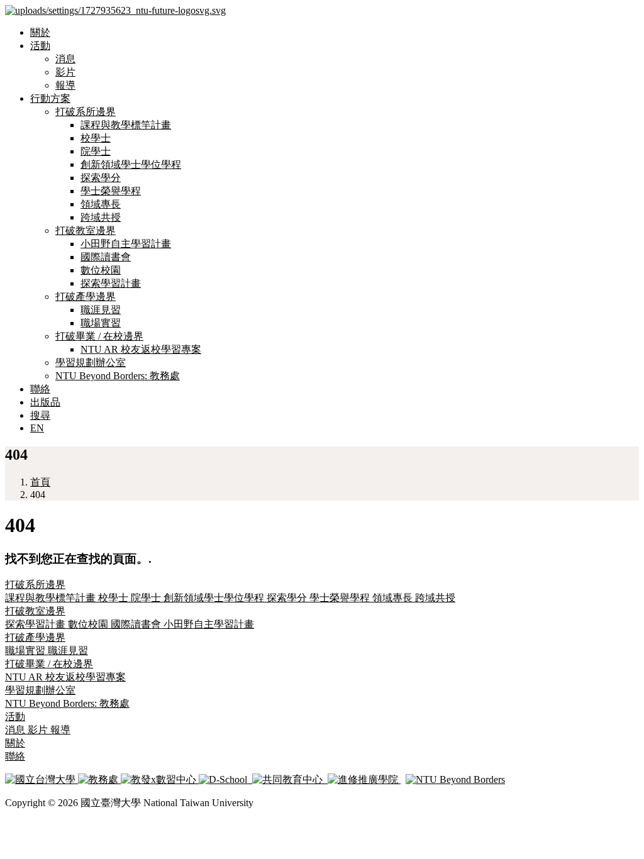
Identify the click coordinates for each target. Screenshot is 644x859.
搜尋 (40, 415)
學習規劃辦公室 (90, 362)
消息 (65, 58)
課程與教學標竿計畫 (125, 124)
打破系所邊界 (85, 111)
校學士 (95, 138)
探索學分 (100, 177)
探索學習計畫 (110, 283)
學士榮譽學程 (110, 191)
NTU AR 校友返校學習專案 (140, 349)
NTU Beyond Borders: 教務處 (117, 375)
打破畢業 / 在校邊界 (99, 336)
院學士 (95, 151)
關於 (40, 32)
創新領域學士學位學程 (130, 164)
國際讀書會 (105, 257)
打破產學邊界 (85, 296)
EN (37, 428)
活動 (40, 45)
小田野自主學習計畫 (125, 243)
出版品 (45, 402)
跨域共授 (100, 217)
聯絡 (40, 389)
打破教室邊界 (85, 230)
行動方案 (50, 98)
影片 (65, 72)
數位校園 (100, 270)
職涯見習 (100, 309)
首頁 (40, 482)
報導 (65, 85)
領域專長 (100, 204)
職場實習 (100, 323)
